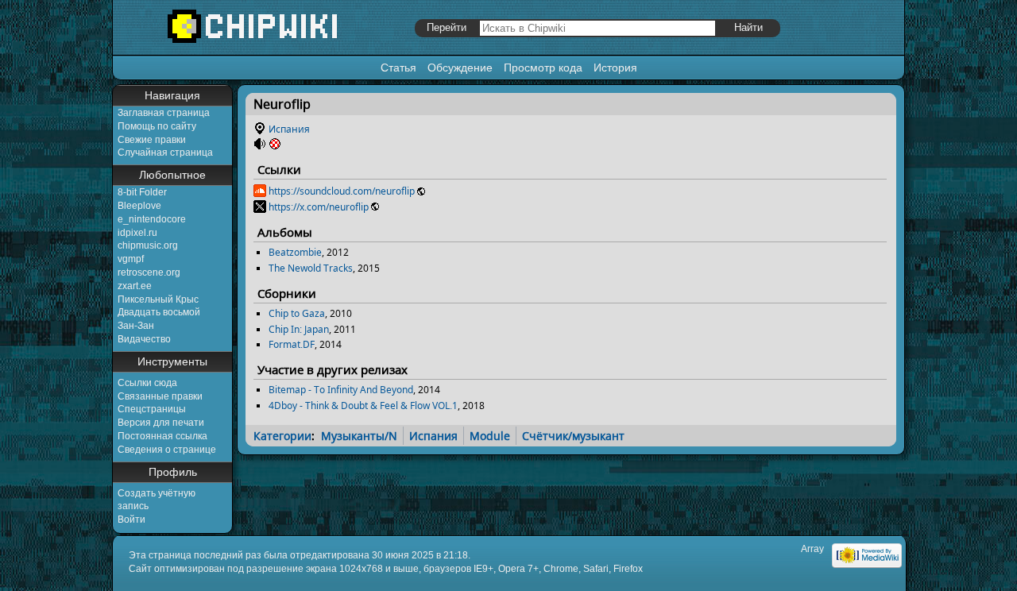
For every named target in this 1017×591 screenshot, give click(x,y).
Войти (131, 519)
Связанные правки (160, 396)
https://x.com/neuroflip (319, 207)
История (615, 67)
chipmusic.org (148, 245)
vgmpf (131, 259)
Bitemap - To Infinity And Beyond (341, 389)
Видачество (144, 339)
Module (490, 435)
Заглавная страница (164, 112)
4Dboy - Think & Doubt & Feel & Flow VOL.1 (363, 405)
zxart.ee (135, 286)
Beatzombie (295, 252)
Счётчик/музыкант (573, 435)
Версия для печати (161, 422)
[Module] (275, 144)
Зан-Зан (136, 325)
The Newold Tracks (311, 268)
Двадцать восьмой (159, 312)
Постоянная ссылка (162, 436)
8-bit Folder (142, 192)
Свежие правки (152, 139)
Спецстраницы (152, 409)
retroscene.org (149, 272)
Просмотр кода (543, 67)
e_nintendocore (152, 219)
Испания (289, 129)
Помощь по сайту (157, 126)
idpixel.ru (137, 232)
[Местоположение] (259, 129)
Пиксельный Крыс (158, 299)
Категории (282, 435)
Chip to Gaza (297, 313)
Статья (398, 67)
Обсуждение (460, 67)
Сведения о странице (167, 449)
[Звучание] (259, 144)
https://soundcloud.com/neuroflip (342, 191)
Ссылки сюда (147, 382)
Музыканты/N (359, 435)
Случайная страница (165, 152)
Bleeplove (139, 205)
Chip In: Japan (299, 329)
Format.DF (292, 344)
